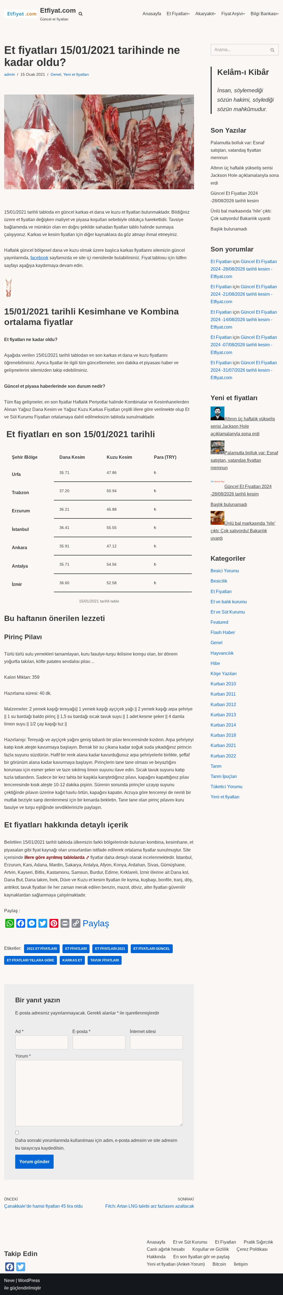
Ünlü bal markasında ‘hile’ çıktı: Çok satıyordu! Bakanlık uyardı (243, 531)
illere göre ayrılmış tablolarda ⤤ (56, 857)
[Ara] (272, 50)
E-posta (81, 1031)
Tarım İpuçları (224, 776)
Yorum (23, 1056)
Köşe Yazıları (224, 673)
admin (9, 74)
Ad (19, 1031)
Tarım (216, 766)
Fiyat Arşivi (232, 13)
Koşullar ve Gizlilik (210, 1249)
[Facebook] (20, 923)
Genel (56, 74)
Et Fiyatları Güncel (151, 949)
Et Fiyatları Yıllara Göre (30, 960)
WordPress (29, 1280)
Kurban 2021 (223, 745)
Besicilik (219, 581)
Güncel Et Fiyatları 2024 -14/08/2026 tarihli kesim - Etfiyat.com (244, 319)
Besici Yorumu (225, 570)
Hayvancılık (222, 653)
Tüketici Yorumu (226, 786)
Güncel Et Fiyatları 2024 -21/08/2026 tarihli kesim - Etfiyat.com (244, 294)
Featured (219, 622)
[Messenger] (31, 923)
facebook (39, 257)
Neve (9, 1280)
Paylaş (96, 923)
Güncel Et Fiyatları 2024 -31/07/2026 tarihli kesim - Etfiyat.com (244, 370)
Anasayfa (152, 13)
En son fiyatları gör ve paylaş (201, 1256)
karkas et (72, 960)
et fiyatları (76, 949)
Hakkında (156, 1256)
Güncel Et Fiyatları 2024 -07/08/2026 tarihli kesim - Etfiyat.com (244, 345)
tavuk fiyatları (104, 960)
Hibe (215, 663)
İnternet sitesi (143, 1031)
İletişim (241, 1264)
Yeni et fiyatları (76, 74)
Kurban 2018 (223, 735)
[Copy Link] (76, 923)
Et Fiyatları (177, 13)
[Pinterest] (53, 923)
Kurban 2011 (223, 694)
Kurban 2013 (223, 714)
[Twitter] (42, 923)
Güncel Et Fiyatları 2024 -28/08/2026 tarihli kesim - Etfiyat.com (244, 269)
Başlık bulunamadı (229, 229)
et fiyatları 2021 (110, 949)
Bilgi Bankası (264, 13)
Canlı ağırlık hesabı (166, 1249)
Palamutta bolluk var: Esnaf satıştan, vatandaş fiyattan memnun (237, 150)
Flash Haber (223, 632)
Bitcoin (219, 1264)
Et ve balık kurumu (229, 601)
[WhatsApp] (9, 923)
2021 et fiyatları (42, 949)
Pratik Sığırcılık (258, 1242)
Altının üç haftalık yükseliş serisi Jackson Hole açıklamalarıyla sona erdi (245, 175)
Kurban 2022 (223, 756)
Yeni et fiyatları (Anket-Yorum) (176, 1264)
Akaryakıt (204, 13)
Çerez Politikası (252, 1249)
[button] (80, 14)
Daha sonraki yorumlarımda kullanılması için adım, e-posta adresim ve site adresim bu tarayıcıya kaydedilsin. (96, 1144)
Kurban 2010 (223, 683)
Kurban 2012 (223, 704)
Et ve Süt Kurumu (228, 612)
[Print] (64, 923)
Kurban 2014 (223, 725)
